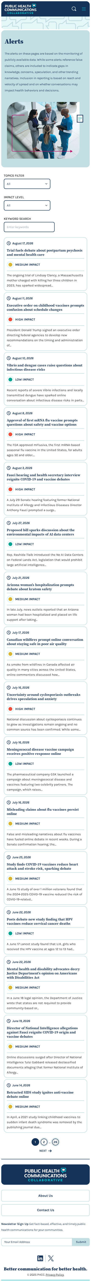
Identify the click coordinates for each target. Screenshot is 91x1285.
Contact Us (45, 1210)
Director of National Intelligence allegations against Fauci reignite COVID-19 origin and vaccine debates (42, 1032)
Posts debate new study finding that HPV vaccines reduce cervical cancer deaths (40, 921)
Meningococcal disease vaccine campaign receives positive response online (40, 751)
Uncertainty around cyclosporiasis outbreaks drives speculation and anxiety (43, 696)
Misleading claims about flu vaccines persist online (43, 811)
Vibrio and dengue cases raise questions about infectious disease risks (44, 367)
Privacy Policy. (55, 1275)
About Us (45, 1196)
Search (74, 9)
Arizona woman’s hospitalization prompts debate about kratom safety (40, 587)
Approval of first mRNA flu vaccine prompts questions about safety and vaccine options (42, 422)
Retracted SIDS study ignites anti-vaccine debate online (40, 1094)
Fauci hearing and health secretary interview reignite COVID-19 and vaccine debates (43, 477)
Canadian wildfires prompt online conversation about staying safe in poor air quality (45, 641)
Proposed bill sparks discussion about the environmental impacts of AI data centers (41, 532)
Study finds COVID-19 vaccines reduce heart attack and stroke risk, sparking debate (42, 866)
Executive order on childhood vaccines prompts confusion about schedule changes (45, 307)
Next (43, 1151)
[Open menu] (83, 8)
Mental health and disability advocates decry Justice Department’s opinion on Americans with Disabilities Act (43, 973)
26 (55, 1142)
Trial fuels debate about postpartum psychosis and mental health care (45, 252)
